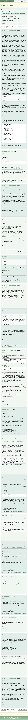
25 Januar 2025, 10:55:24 (6, 352)
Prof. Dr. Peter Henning (9, 30)
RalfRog (5, 256)
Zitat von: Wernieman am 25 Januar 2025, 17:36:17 (13, 458)
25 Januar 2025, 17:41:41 (6, 479)
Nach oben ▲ (22, 717)
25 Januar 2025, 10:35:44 (6, 312)
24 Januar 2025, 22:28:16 (6, 220)
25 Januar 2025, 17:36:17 (6, 411)
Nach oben (3, 709)
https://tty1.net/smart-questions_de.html (18, 433)
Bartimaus (6, 219)
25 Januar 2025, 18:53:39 (6, 546)
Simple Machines (17, 718)
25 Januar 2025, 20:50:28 (6, 636)
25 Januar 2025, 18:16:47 (6, 517)
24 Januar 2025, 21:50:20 (6, 187)
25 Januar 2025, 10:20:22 (6, 287)
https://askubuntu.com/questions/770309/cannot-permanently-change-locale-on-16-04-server (12, 169)
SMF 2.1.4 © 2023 (11, 718)
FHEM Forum (8, 5)
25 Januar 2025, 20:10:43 (6, 598)
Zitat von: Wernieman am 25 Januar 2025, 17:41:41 (13, 521)
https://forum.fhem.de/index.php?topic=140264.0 (14, 52)
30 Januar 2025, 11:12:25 (6, 680)
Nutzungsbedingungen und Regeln (12, 717)
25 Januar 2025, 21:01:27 (6, 658)
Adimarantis (6, 151)
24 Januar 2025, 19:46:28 (6, 32)
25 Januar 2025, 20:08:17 (6, 578)
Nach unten (3, 26)
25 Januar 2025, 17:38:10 (6, 440)
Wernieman (6, 409)
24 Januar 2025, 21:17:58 (6, 153)
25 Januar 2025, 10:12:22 (6, 258)
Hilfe (4, 717)
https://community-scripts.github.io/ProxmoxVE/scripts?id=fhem (14, 235)
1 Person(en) (4, 404)
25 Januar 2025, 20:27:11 (6, 619)
